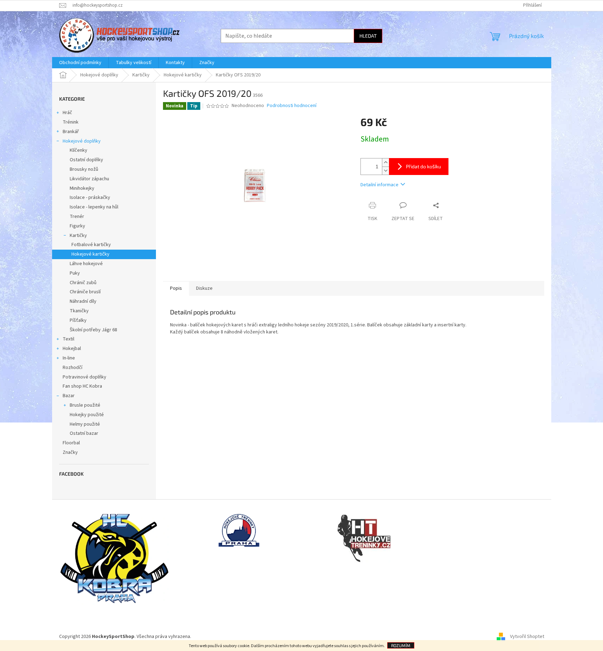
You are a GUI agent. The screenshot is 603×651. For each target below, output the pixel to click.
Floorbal (71, 442)
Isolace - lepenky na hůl (94, 207)
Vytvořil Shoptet (527, 636)
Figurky (77, 226)
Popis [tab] (176, 288)
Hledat (368, 36)
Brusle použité (85, 405)
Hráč (67, 112)
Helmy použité (85, 424)
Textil (68, 339)
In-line (69, 358)
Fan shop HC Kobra (82, 386)
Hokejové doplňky (82, 141)
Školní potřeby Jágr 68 (93, 329)
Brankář (71, 131)
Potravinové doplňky (84, 377)
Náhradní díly (83, 301)
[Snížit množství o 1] (385, 171)
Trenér (77, 216)
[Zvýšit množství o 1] (385, 162)
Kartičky (78, 235)
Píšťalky (78, 320)
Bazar (69, 395)
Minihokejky (82, 188)
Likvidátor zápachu (89, 178)
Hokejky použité (87, 414)
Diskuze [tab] (204, 288)
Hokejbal (72, 348)
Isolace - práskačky (90, 197)
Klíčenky (78, 150)
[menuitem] (80, 62)
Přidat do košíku (423, 166)
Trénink (70, 122)
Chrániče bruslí (85, 291)
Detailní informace (379, 184)
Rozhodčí (72, 367)
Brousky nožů (84, 169)
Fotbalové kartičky (91, 244)
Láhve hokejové (86, 263)
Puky (75, 273)
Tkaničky (79, 310)
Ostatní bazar (84, 433)
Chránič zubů (83, 282)
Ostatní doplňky (86, 159)
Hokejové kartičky (90, 254)
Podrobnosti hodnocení (291, 105)
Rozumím (400, 645)
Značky (70, 452)
